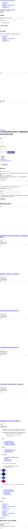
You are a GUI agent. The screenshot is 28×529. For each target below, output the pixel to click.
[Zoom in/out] (4, 527)
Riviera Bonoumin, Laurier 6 (10, 449)
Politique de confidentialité (10, 444)
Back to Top (2, 517)
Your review (3, 179)
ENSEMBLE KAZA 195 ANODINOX (10, 421)
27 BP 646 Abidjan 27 (9, 451)
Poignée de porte (8, 160)
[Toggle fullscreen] (3, 527)
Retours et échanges (9, 441)
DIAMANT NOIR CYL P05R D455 (9, 274)
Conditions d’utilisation (9, 443)
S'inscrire (26, 527)
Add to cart (11, 152)
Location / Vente (8, 460)
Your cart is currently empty (5, 33)
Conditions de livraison (9, 442)
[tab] (4, 164)
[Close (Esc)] (0, 527)
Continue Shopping (16, 33)
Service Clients (8, 459)
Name (1, 191)
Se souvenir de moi (5, 22)
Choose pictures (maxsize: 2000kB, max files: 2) (10, 186)
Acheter (3, 156)
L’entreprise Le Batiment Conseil (11, 457)
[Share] (1, 527)
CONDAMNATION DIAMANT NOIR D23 (11, 384)
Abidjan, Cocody (8, 452)
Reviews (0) (4, 164)
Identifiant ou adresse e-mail (6, 18)
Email (1, 193)
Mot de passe (2, 20)
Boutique (6, 458)
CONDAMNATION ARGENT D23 (9, 310)
